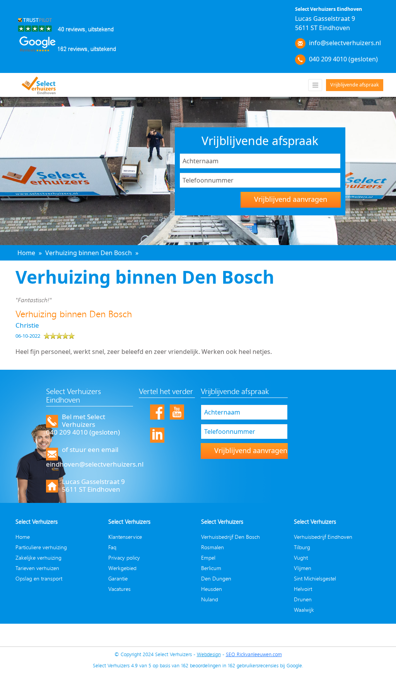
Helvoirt (303, 589)
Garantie (118, 578)
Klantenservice (125, 537)
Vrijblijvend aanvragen (290, 199)
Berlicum (211, 568)
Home (22, 537)
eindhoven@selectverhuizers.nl (94, 464)
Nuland (209, 599)
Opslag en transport (38, 578)
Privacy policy (124, 557)
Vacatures (119, 589)
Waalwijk (304, 610)
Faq (112, 547)
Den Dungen (216, 578)
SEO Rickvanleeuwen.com (254, 654)
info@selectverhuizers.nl (345, 43)
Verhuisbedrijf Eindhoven (323, 537)
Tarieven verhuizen (37, 568)
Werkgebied (122, 568)
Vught (301, 557)
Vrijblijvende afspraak (354, 84)
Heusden (211, 589)
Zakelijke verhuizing (38, 557)
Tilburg (302, 547)
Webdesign (209, 654)
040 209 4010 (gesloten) (343, 59)
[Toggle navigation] (315, 85)
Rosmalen (212, 547)
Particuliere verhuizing (41, 547)
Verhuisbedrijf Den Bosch (230, 537)
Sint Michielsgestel (315, 578)
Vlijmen (302, 568)
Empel (208, 557)
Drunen (303, 599)
